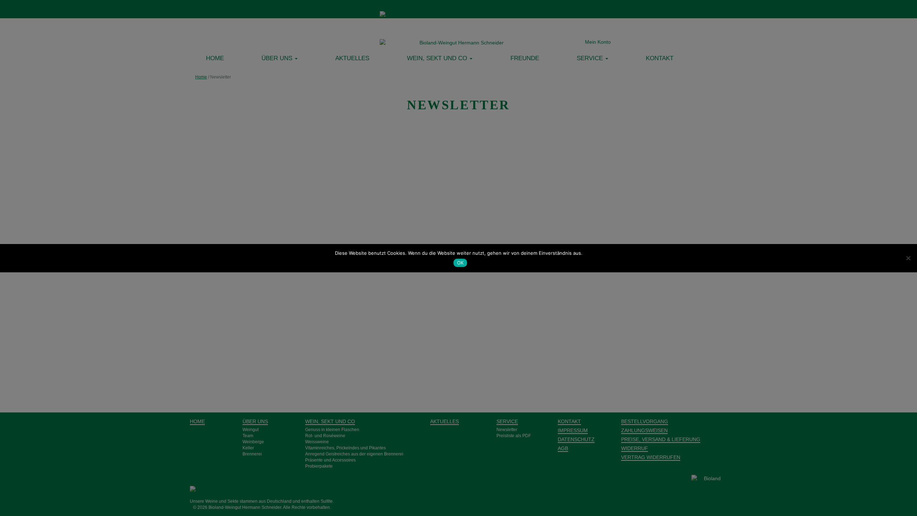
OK (460, 263)
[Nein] (908, 258)
